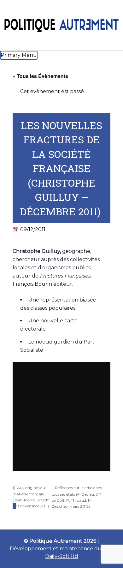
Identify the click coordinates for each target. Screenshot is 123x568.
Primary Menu (19, 55)
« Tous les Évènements (40, 76)
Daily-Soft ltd (61, 556)
